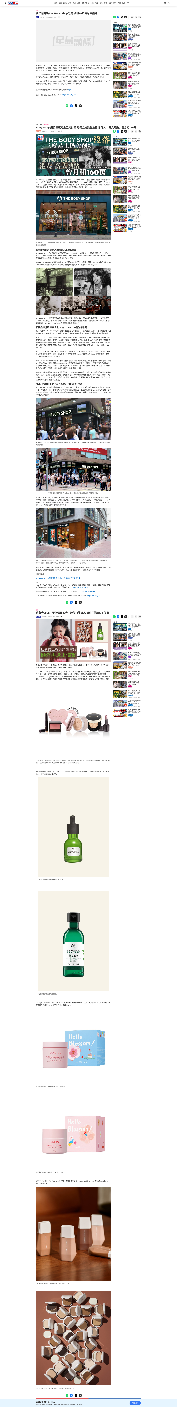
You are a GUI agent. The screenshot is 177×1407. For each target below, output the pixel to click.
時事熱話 (130, 96)
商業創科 (46, 124)
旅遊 (129, 57)
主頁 (37, 10)
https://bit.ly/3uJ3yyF (80, 587)
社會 (129, 29)
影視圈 (130, 48)
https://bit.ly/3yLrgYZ (70, 95)
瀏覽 (69, 90)
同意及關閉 (135, 1403)
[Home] (13, 3)
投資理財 (130, 67)
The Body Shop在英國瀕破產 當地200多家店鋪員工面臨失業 (58, 578)
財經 (41, 124)
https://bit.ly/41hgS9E (87, 591)
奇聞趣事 (130, 38)
